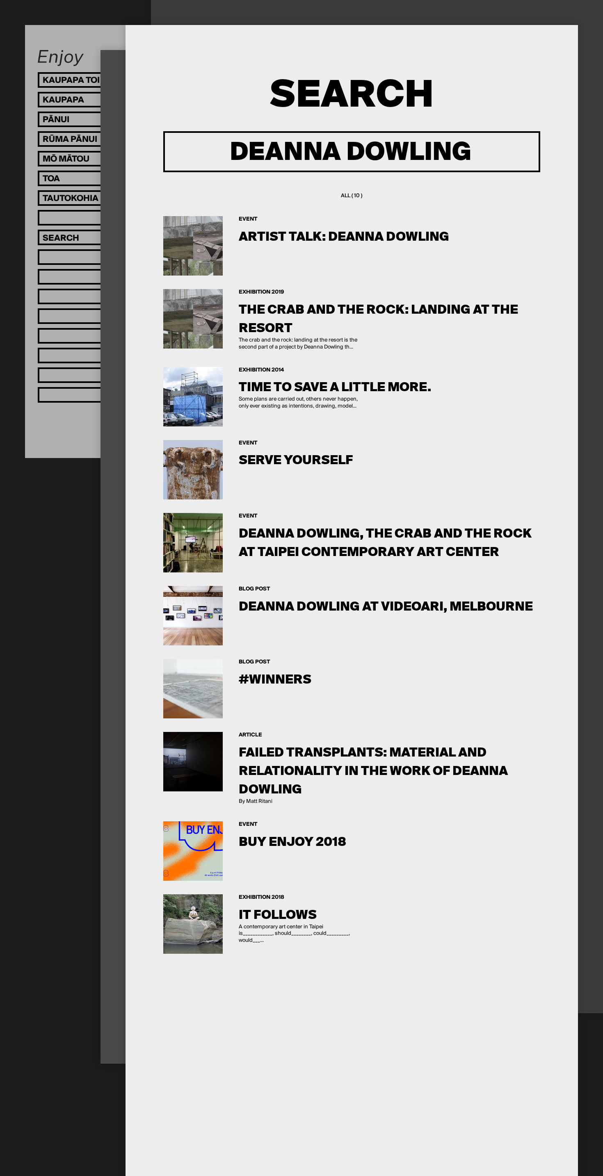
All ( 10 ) (351, 196)
